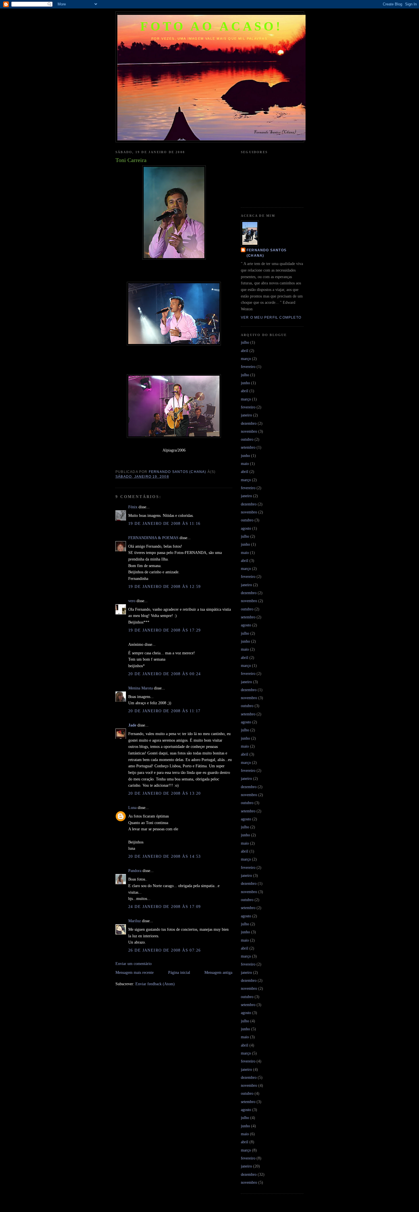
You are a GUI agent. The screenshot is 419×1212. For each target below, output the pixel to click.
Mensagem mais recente (134, 972)
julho (245, 342)
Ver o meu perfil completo (271, 317)
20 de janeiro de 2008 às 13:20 (164, 793)
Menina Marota (140, 688)
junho (245, 383)
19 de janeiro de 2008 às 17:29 (164, 630)
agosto (246, 528)
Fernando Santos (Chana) (266, 253)
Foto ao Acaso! (211, 26)
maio (245, 463)
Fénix (132, 507)
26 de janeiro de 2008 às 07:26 (164, 950)
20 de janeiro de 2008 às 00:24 (164, 673)
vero (131, 600)
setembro (248, 447)
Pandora (134, 870)
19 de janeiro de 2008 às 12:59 (164, 586)
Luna (132, 807)
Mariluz (134, 920)
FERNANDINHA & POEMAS (153, 537)
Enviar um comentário (133, 963)
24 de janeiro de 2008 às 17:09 (164, 906)
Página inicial (179, 972)
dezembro (249, 423)
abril (244, 350)
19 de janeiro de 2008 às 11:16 (164, 523)
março (246, 358)
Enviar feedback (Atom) (155, 984)
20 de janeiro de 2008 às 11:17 (164, 711)
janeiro (246, 415)
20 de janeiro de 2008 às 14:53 (164, 856)
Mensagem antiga (218, 972)
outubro (247, 439)
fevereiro (248, 366)
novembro (249, 431)
